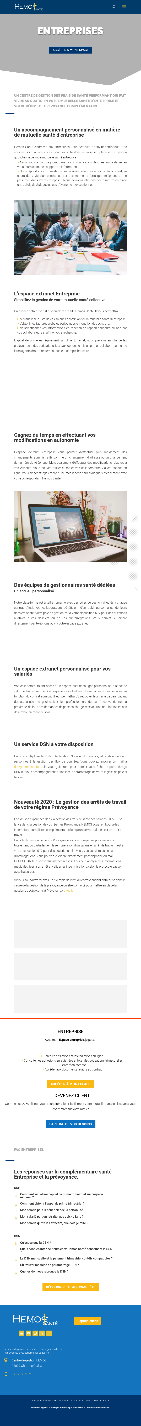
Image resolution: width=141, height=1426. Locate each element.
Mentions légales (39, 1407)
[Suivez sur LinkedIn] (21, 1333)
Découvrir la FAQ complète (70, 1287)
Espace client (88, 1321)
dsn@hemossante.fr (27, 767)
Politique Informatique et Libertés (67, 1407)
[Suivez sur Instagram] (35, 1333)
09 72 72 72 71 (22, 1374)
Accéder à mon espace (71, 50)
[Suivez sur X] (42, 1333)
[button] (70, 1196)
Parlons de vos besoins (70, 1124)
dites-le (68, 890)
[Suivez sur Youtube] (28, 1333)
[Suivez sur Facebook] (49, 1333)
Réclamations (103, 1407)
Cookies (90, 1407)
